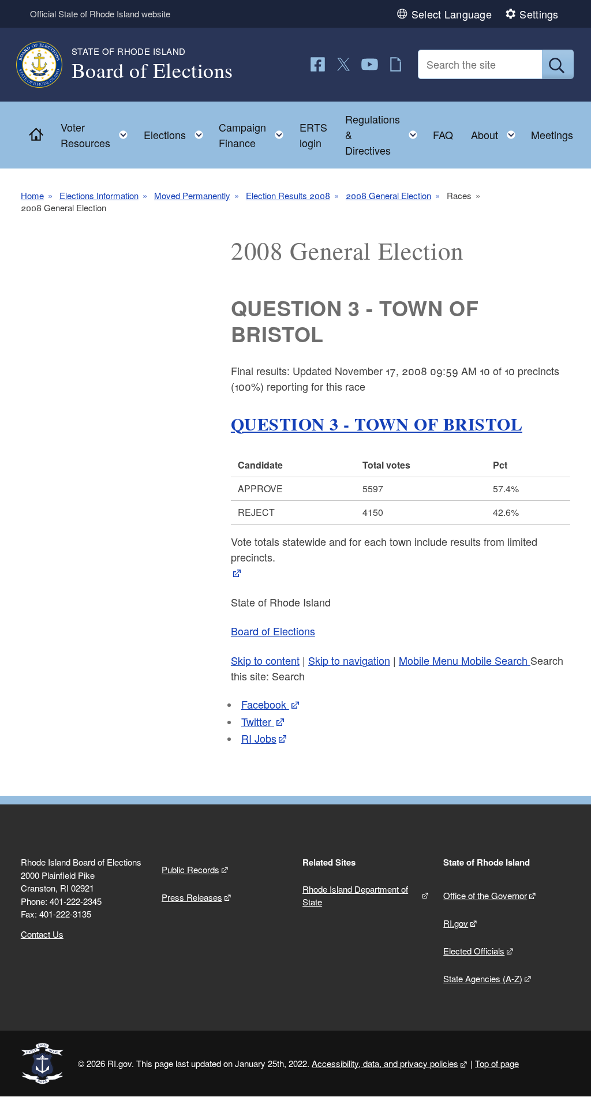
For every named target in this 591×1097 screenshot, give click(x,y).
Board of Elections (273, 630)
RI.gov (455, 923)
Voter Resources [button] (97, 134)
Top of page (497, 1063)
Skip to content (265, 660)
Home (32, 195)
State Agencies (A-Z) (482, 978)
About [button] (496, 132)
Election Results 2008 (288, 195)
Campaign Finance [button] (254, 134)
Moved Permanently (192, 195)
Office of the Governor (485, 895)
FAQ (443, 134)
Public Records (190, 869)
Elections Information (99, 195)
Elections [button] (177, 132)
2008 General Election (388, 195)
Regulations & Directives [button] (384, 134)
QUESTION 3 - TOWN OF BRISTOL (376, 423)
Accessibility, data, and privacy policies (385, 1063)
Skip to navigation (349, 660)
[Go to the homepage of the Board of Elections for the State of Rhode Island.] (46, 65)
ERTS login (313, 134)
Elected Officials (473, 951)
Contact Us (42, 934)
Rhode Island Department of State (355, 895)
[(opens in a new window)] (318, 64)
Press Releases (192, 897)
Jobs (258, 738)
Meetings (552, 134)
